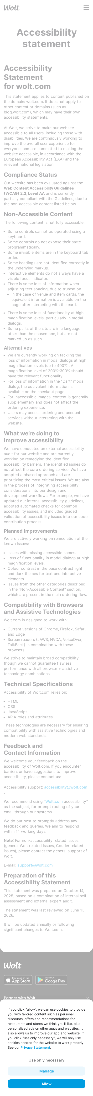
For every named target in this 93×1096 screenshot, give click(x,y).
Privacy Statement (35, 1047)
